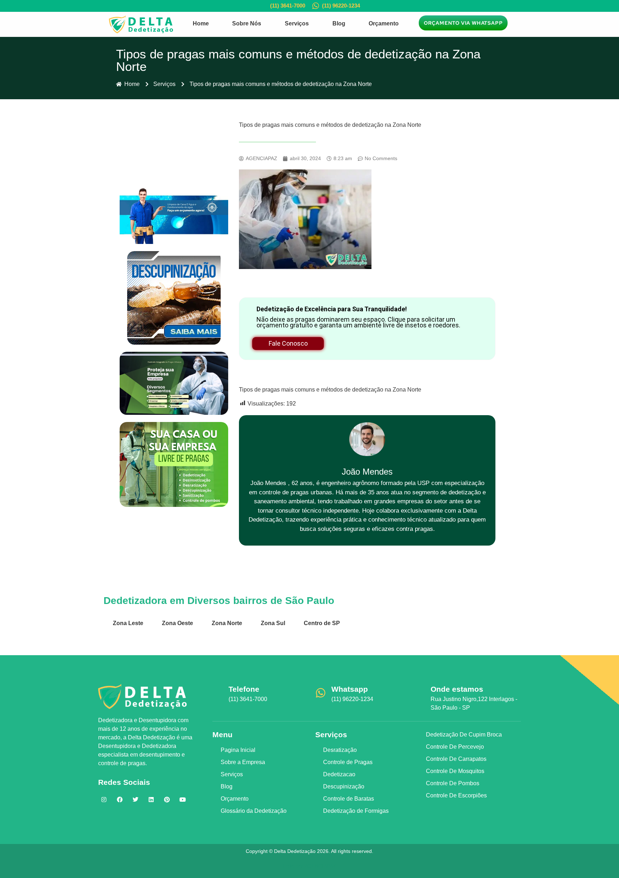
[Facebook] (119, 799)
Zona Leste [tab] (128, 623)
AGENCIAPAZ (320, 866)
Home (201, 23)
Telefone (244, 689)
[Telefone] (217, 692)
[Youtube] (182, 799)
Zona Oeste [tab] (177, 623)
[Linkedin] (151, 799)
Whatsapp (349, 689)
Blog (338, 23)
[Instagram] (104, 799)
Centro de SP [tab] (322, 623)
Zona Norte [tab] (227, 623)
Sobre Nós (246, 23)
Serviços (297, 23)
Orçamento (384, 23)
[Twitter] (135, 799)
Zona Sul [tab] (273, 623)
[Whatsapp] (320, 692)
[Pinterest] (167, 799)
